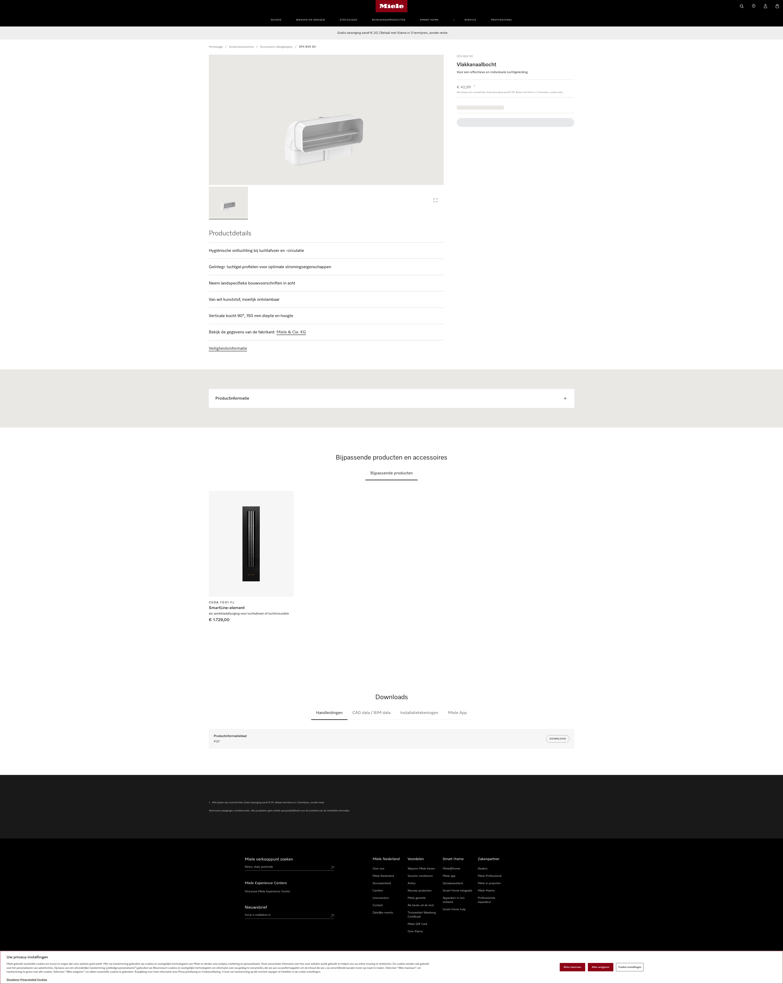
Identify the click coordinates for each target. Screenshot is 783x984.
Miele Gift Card (417, 924)
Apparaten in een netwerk (454, 900)
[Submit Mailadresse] (332, 915)
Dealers (483, 868)
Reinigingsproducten (388, 20)
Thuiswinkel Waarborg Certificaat (422, 914)
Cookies (42, 979)
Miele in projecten (489, 883)
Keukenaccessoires (241, 46)
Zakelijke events (383, 912)
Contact (378, 905)
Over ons (378, 868)
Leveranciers (381, 898)
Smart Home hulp (454, 909)
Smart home (429, 20)
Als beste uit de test (421, 905)
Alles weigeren (600, 967)
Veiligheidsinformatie (228, 348)
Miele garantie (417, 898)
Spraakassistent (453, 883)
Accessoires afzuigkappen (276, 46)
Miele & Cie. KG (291, 332)
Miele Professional (489, 876)
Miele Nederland (383, 876)
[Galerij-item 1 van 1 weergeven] (228, 203)
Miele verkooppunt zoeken (269, 859)
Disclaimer (13, 979)
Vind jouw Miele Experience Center (267, 891)
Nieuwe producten (420, 890)
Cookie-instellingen (629, 967)
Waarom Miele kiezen (421, 868)
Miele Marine (486, 890)
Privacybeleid (28, 979)
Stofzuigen (348, 20)
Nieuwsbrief (256, 907)
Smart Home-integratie (457, 890)
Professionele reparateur (486, 900)
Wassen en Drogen (310, 20)
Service (470, 20)
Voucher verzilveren (420, 876)
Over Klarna (415, 931)
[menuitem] (278, 19)
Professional (501, 20)
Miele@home (451, 868)
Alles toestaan (572, 967)
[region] (326, 120)
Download (558, 739)
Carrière (378, 890)
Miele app (449, 876)
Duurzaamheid (382, 883)
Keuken (276, 20)
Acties (412, 883)
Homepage (216, 46)
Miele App (457, 713)
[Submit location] (332, 867)
